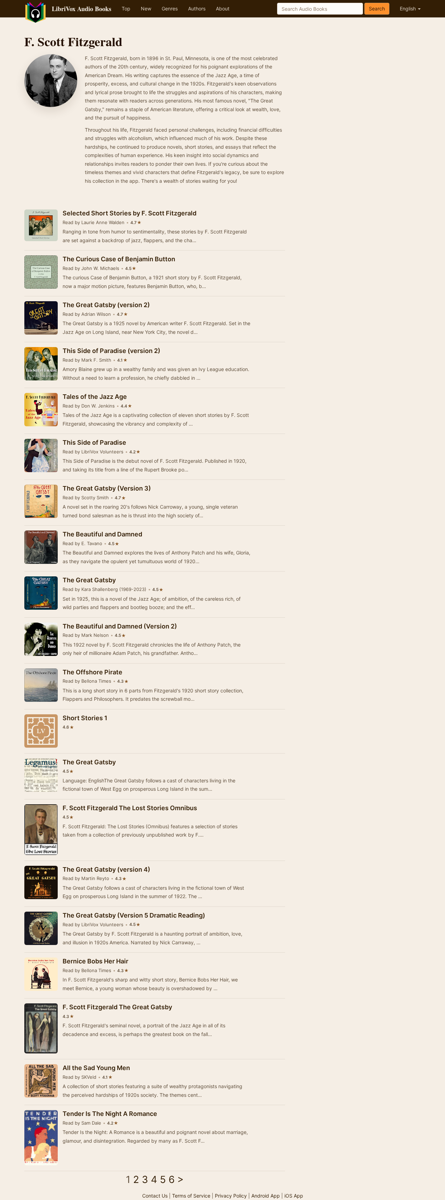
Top (126, 8)
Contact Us (155, 1196)
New (146, 8)
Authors (196, 8)
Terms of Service (191, 1196)
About (222, 8)
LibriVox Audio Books (81, 8)
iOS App (293, 1196)
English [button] (408, 8)
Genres (170, 8)
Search (377, 8)
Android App (265, 1196)
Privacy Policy (231, 1196)
